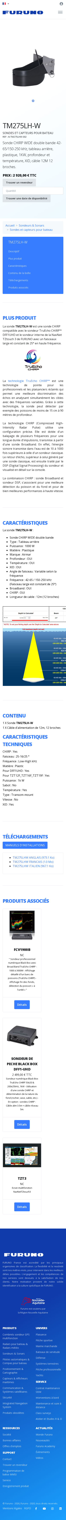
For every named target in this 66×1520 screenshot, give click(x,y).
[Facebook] (36, 1509)
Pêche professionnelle (48, 1369)
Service (7, 1480)
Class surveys (43, 1413)
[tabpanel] (33, 77)
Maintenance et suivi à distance (48, 1405)
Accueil (9, 225)
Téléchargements (18, 280)
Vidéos (39, 1457)
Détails (22, 1005)
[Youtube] (44, 1509)
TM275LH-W (17, 242)
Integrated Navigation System (15, 1405)
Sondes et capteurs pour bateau (31, 230)
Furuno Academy (45, 1446)
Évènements (43, 1452)
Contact (7, 1459)
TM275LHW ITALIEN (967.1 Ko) (33, 866)
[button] (6, 3)
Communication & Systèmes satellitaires (15, 1389)
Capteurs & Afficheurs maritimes (15, 1380)
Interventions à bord (47, 1397)
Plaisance (41, 1334)
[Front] (23, 12)
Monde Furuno (44, 1434)
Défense (40, 1357)
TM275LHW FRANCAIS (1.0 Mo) (33, 862)
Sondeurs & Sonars (31, 225)
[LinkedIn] (60, 1509)
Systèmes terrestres (47, 1363)
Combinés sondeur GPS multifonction (16, 1336)
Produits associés (18, 287)
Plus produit (15, 258)
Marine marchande (46, 1346)
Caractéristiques (17, 265)
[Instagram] (52, 1509)
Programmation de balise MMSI (13, 1472)
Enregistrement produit (16, 1486)
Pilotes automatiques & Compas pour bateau (16, 1361)
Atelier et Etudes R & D (49, 1419)
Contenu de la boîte (19, 273)
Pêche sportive (44, 1340)
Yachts (39, 1375)
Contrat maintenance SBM (48, 1390)
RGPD (27, 1508)
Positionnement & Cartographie (13, 1370)
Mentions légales (12, 1508)
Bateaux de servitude (48, 1352)
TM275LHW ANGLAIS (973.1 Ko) (33, 857)
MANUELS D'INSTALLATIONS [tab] (25, 845)
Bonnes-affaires (12, 1440)
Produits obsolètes (13, 1413)
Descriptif (13, 251)
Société (7, 1434)
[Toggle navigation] (60, 12)
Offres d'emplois (12, 1446)
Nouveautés (43, 1440)
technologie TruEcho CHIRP (29, 381)
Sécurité (7, 1397)
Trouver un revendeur (19, 182)
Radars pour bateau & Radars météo (15, 1345)
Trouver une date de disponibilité (26, 198)
